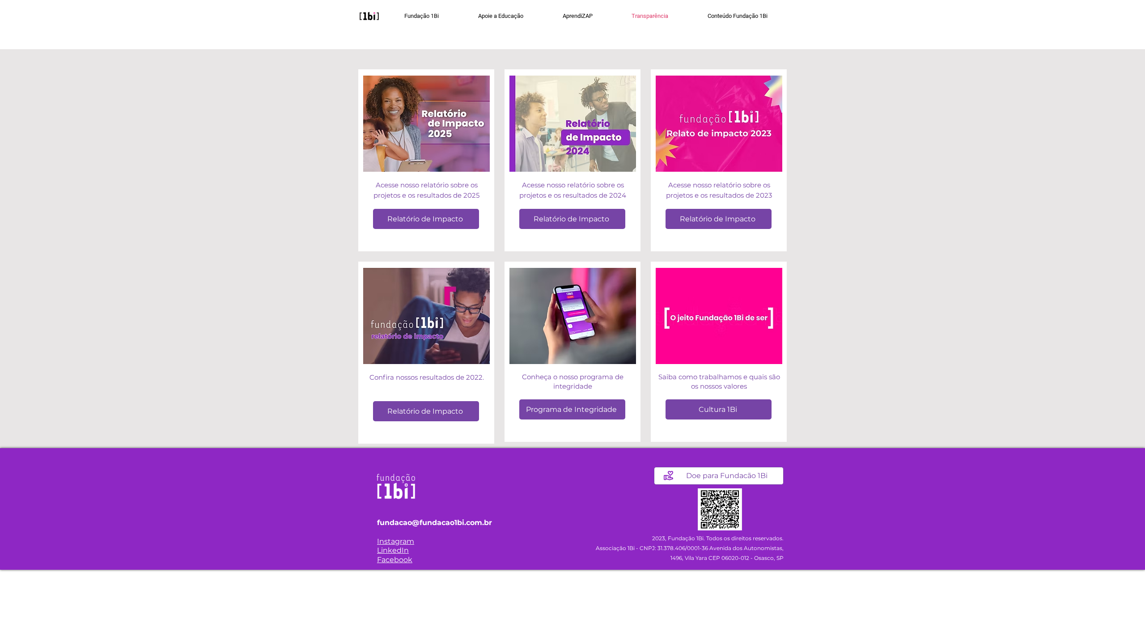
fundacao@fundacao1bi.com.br (434, 522)
